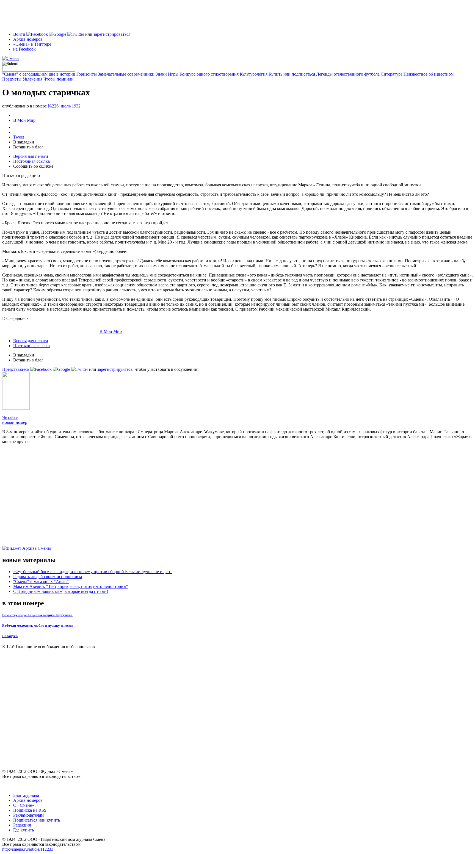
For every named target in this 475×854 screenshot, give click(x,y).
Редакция (22, 825)
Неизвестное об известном (429, 74)
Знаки (161, 74)
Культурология (253, 74)
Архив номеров (28, 39)
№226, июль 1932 (64, 106)
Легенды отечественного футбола (348, 74)
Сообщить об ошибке (33, 166)
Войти (19, 34)
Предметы (11, 79)
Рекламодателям (28, 815)
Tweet (18, 137)
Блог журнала (26, 795)
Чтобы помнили (58, 79)
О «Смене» (23, 805)
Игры (173, 74)
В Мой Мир (24, 120)
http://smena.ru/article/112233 (27, 849)
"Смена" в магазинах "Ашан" (41, 581)
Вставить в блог (28, 147)
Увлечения (32, 79)
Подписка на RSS (29, 810)
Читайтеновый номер (14, 420)
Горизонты (86, 74)
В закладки (23, 142)
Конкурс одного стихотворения (209, 74)
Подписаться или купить (36, 820)
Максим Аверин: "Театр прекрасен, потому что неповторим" (70, 586)
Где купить (23, 830)
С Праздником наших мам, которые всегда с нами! (60, 591)
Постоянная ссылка (31, 161)
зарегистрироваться (111, 34)
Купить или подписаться (292, 74)
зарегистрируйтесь (114, 369)
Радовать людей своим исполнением (47, 576)
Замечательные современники (126, 74)
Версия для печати (30, 156)
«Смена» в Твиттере (32, 44)
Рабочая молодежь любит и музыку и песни (37, 625)
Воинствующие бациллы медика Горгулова (37, 615)
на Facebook (24, 49)
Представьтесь (15, 369)
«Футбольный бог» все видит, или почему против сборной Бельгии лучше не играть (92, 571)
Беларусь (10, 636)
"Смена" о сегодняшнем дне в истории (38, 74)
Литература (391, 74)
